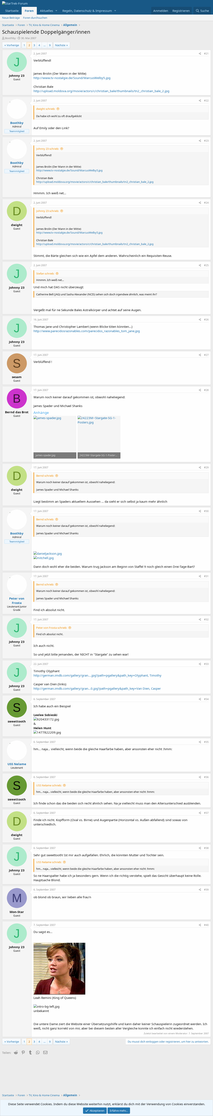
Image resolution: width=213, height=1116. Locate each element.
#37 (206, 813)
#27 (206, 355)
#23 (206, 140)
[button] (56, 11)
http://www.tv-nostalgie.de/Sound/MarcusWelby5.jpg (71, 78)
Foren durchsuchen (35, 18)
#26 (206, 319)
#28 (206, 390)
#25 (206, 265)
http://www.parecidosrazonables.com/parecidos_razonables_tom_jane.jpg (86, 331)
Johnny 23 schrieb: (47, 149)
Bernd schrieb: (45, 476)
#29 (206, 467)
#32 (206, 619)
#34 (206, 699)
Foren (29, 11)
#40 (206, 925)
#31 (206, 576)
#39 (206, 889)
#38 (206, 848)
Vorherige (13, 45)
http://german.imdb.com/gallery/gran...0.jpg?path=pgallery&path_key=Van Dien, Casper (97, 688)
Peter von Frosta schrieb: (51, 628)
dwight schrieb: (45, 109)
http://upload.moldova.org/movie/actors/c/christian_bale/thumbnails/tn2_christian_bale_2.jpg (101, 91)
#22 (206, 100)
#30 (206, 511)
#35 (206, 742)
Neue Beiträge (11, 18)
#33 (206, 664)
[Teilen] (200, 53)
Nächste (60, 45)
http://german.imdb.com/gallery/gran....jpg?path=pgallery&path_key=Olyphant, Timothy (97, 675)
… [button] (44, 45)
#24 (206, 202)
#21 (206, 53)
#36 (206, 777)
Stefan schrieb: (45, 273)
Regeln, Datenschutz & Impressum (87, 11)
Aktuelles (46, 11)
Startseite (12, 11)
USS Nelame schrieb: (49, 785)
